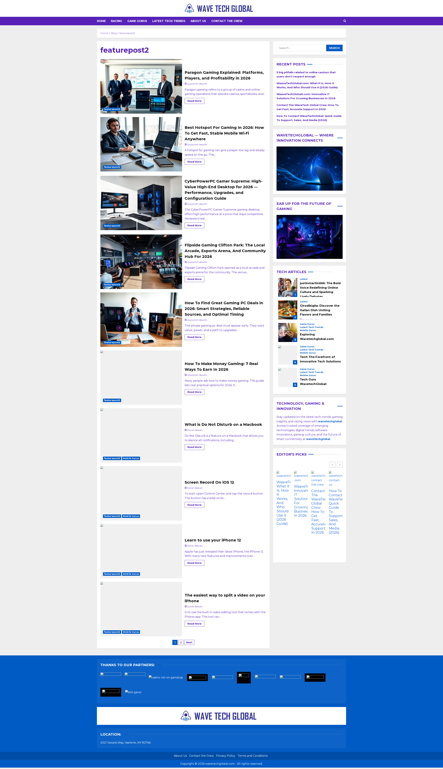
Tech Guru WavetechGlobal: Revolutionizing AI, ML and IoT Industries (287, 377)
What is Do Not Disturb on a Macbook (141, 435)
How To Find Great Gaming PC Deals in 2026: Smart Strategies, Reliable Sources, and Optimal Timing (141, 319)
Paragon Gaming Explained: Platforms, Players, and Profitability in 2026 (141, 86)
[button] (344, 21)
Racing (116, 21)
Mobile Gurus (131, 458)
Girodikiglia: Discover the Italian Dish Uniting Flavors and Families (287, 309)
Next (189, 642)
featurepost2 (112, 109)
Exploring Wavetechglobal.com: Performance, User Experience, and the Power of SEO (287, 332)
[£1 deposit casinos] (137, 678)
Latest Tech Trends (168, 21)
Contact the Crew (227, 21)
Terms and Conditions (253, 755)
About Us (198, 21)
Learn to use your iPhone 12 (141, 551)
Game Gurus (137, 21)
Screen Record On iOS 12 (141, 493)
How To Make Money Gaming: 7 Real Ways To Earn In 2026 (141, 377)
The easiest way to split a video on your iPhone (141, 609)
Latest (304, 279)
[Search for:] (301, 48)
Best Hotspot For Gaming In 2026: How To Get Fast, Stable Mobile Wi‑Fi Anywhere (141, 144)
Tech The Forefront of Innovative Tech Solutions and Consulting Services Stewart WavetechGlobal (287, 355)
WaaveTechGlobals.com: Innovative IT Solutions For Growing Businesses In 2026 (301, 501)
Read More (195, 100)
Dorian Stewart (195, 430)
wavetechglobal (318, 439)
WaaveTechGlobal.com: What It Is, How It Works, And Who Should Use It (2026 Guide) (284, 503)
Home (101, 21)
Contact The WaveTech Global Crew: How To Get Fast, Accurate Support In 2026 (318, 512)
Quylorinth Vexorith (197, 83)
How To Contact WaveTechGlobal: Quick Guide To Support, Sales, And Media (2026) (336, 512)
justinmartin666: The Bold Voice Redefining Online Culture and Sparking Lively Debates (287, 287)
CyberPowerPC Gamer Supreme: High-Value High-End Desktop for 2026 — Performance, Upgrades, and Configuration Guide (141, 203)
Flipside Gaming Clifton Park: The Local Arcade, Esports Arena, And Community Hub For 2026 (141, 261)
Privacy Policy (225, 755)
